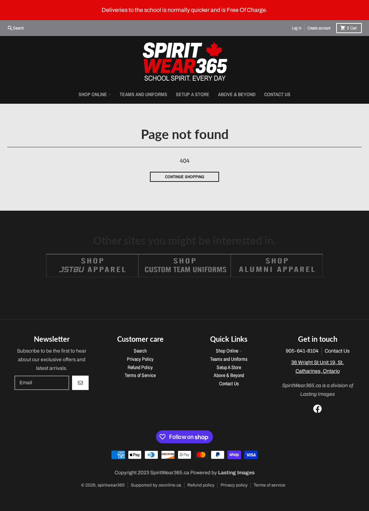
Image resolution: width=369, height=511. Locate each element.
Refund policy (200, 485)
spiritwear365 (111, 485)
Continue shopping (184, 177)
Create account (318, 28)
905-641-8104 (302, 351)
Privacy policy (234, 485)
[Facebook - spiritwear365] (317, 408)
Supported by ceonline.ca (156, 485)
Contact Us (337, 351)
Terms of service (269, 485)
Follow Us (184, 290)
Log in (296, 28)
